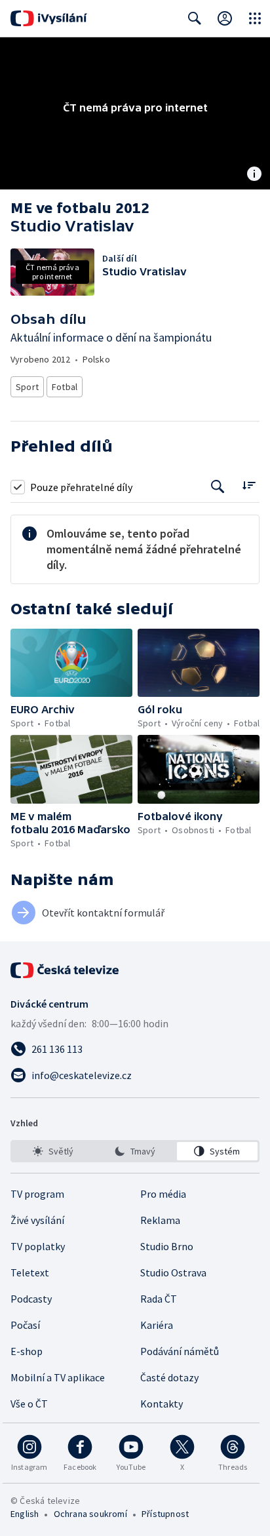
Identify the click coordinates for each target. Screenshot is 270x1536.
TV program (37, 1193)
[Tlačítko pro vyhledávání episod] (218, 487)
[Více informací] (254, 175)
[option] (52, 1151)
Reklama (160, 1220)
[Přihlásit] (225, 18)
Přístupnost (165, 1514)
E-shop (26, 1351)
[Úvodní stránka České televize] (65, 970)
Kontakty (161, 1403)
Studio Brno (166, 1246)
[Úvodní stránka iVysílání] (48, 18)
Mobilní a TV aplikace (57, 1377)
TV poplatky (37, 1246)
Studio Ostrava (173, 1272)
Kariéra (156, 1324)
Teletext (29, 1272)
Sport (27, 387)
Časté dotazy (169, 1377)
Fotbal (64, 387)
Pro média (163, 1193)
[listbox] (135, 1151)
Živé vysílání (37, 1220)
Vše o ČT (29, 1403)
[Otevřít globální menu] (255, 18)
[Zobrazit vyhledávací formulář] (195, 18)
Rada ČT (158, 1298)
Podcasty (31, 1298)
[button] (71, 663)
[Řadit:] (249, 485)
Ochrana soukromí (90, 1514)
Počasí (25, 1324)
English (24, 1514)
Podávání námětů (179, 1351)
